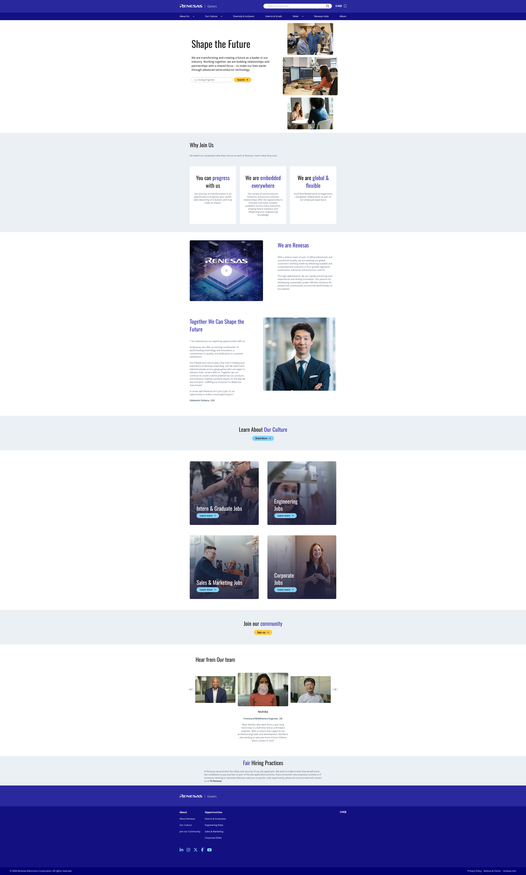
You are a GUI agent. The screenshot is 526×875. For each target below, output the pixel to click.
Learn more (206, 515)
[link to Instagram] (188, 850)
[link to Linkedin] (181, 850)
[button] (193, 16)
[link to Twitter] (196, 850)
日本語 (338, 5)
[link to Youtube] (209, 850)
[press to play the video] (226, 270)
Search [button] (327, 6)
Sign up (261, 632)
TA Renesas (216, 780)
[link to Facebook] (202, 850)
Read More (261, 438)
